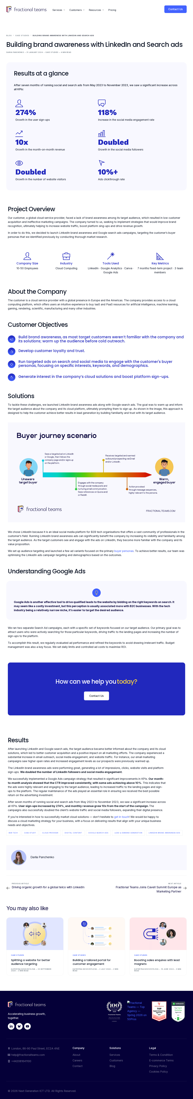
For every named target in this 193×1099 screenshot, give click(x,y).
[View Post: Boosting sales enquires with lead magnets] (158, 934)
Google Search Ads (98, 833)
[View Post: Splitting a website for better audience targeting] (34, 934)
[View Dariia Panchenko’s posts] (19, 858)
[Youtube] (27, 1026)
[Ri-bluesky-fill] (19, 1026)
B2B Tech (13, 833)
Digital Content (73, 833)
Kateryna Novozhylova (23, 969)
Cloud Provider (50, 833)
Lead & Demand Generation (128, 833)
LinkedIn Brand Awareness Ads (164, 833)
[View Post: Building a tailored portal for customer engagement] (96, 934)
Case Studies (51, 52)
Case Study (30, 833)
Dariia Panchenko (15, 52)
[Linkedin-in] (11, 1026)
